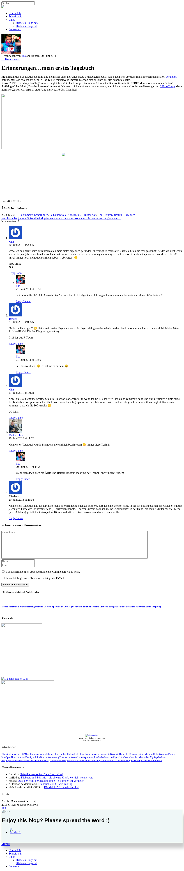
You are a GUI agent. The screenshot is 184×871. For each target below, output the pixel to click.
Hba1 (101, 214)
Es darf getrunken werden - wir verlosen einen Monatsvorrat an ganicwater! (78, 218)
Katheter (77, 760)
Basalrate (114, 754)
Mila (11, 241)
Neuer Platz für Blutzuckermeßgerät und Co (24, 606)
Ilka (23, 55)
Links (12, 19)
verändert (171, 76)
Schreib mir (15, 16)
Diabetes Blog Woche (127, 760)
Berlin (70, 760)
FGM (114, 760)
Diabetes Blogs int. (26, 26)
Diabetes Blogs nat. (27, 22)
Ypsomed (164, 754)
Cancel (19, 272)
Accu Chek (28, 760)
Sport (8, 757)
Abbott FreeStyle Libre (29, 757)
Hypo (87, 754)
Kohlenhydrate (77, 754)
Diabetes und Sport (110, 757)
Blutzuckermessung (49, 757)
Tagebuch (129, 214)
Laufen (97, 757)
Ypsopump (89, 757)
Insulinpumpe (33, 754)
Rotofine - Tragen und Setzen (18, 218)
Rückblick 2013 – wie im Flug (55, 783)
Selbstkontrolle (58, 214)
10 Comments (25, 214)
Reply (12, 272)
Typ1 (49, 760)
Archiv (5, 801)
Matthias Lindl (17, 435)
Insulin (66, 754)
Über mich (15, 13)
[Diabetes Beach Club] (14, 678)
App (140, 760)
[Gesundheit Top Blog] (92, 735)
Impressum (15, 29)
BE (80, 214)
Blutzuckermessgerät (100, 754)
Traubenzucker (66, 757)
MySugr (154, 757)
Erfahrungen (41, 214)
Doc (148, 757)
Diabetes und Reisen (152, 760)
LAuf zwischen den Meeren (132, 757)
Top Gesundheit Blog (92, 740)
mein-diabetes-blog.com (51, 754)
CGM (23, 754)
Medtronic (18, 760)
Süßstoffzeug (167, 86)
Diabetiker (124, 754)
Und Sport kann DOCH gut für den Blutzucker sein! (73, 606)
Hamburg (95, 760)
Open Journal (40, 760)
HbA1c (14, 757)
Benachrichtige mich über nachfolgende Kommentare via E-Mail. (43, 571)
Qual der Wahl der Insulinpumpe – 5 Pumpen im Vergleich (51, 780)
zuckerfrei (79, 757)
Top (3, 807)
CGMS (156, 754)
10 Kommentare (10, 59)
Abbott (88, 760)
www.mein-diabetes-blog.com (92, 738)
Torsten (13, 318)
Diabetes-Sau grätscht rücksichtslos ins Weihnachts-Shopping (130, 606)
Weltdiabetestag (59, 760)
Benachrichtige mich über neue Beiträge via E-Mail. (35, 578)
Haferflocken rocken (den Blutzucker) (41, 774)
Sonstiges (73, 214)
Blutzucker (90, 214)
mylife (9, 760)
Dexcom (133, 754)
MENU (5, 844)
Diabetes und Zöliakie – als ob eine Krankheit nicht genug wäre (57, 777)
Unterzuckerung (145, 754)
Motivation (106, 760)
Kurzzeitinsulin (114, 214)
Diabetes (5, 754)
